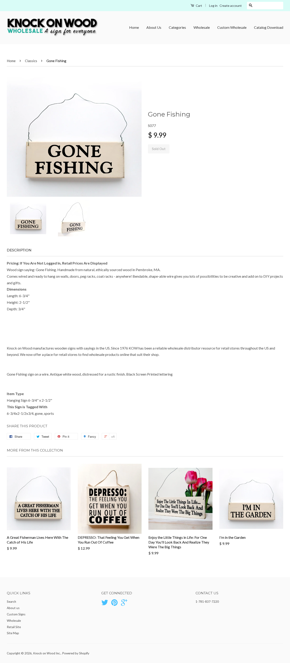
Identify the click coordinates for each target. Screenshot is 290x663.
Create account (231, 5)
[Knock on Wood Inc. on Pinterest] (114, 604)
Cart (198, 5)
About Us (153, 27)
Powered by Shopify (75, 653)
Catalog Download (268, 27)
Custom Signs (16, 614)
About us (13, 608)
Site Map (13, 633)
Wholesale (201, 27)
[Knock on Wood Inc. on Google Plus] (124, 604)
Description (19, 250)
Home (134, 27)
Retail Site (14, 627)
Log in (213, 5)
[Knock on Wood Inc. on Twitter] (104, 604)
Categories (177, 27)
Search (11, 601)
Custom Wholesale (231, 27)
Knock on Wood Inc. (47, 653)
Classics (31, 61)
